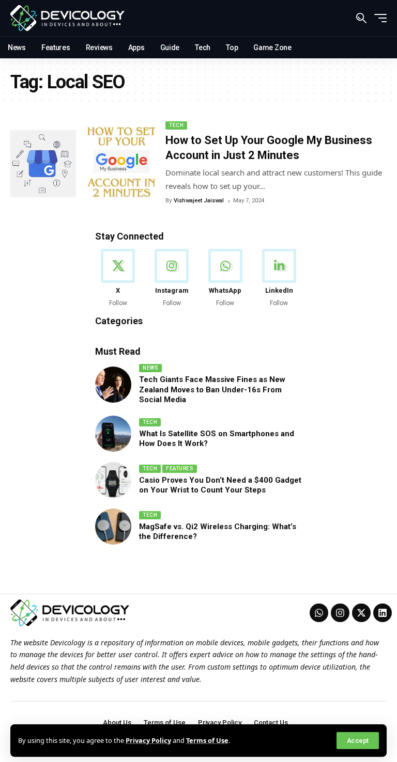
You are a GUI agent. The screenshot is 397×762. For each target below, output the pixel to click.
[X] (118, 278)
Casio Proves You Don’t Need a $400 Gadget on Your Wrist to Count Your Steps (220, 485)
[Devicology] (67, 18)
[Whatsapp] (319, 613)
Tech (176, 125)
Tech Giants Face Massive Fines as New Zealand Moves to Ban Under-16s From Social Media (212, 389)
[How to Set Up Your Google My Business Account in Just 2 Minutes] (82, 164)
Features (179, 468)
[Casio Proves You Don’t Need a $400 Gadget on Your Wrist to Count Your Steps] (113, 480)
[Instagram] (172, 278)
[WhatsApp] (226, 278)
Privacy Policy (148, 740)
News (150, 368)
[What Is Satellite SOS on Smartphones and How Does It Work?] (113, 434)
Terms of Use (207, 740)
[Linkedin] (382, 613)
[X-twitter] (361, 613)
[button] (358, 740)
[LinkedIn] (279, 278)
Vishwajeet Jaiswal (199, 200)
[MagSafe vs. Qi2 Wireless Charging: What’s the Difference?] (113, 527)
